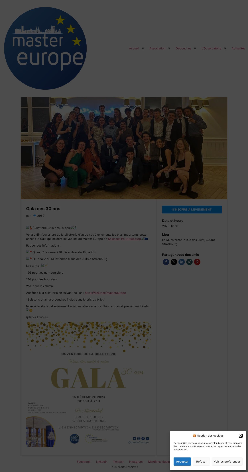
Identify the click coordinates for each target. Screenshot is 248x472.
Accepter (182, 461)
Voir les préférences (227, 461)
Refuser (201, 461)
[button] (241, 435)
